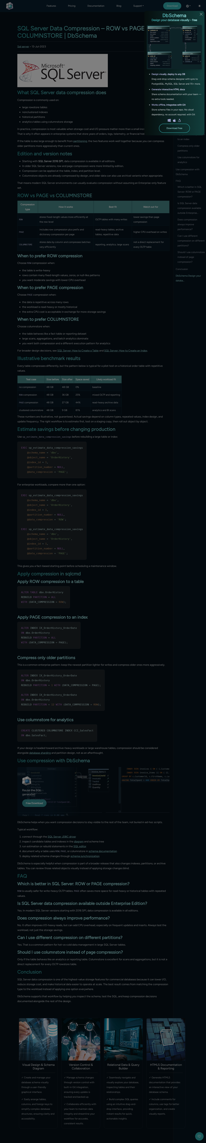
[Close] (201, 14)
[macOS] (174, 120)
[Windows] (169, 120)
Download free (174, 128)
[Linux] (179, 120)
